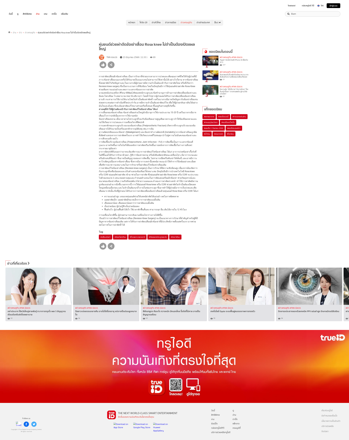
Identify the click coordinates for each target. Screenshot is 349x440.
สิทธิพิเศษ (27, 14)
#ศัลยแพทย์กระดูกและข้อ (158, 237)
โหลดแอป (291, 5)
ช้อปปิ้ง (214, 423)
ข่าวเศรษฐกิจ (186, 22)
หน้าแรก (131, 22)
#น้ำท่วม (207, 134)
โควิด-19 (143, 22)
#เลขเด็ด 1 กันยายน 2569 (213, 128)
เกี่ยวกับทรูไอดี (327, 410)
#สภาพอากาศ (209, 116)
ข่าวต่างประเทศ (203, 22)
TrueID (17, 5)
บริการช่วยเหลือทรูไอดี (220, 432)
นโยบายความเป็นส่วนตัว (330, 421)
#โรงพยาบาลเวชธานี (137, 237)
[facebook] (26, 424)
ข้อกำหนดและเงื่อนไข (329, 415)
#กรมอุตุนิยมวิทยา (210, 122)
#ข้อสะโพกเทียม (120, 237)
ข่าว (20, 32)
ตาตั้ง (54, 14)
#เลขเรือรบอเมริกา (233, 128)
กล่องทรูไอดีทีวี (217, 427)
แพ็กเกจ (236, 423)
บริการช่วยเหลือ (327, 426)
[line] (18, 424)
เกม (45, 14)
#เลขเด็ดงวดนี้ (223, 116)
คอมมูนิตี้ (237, 427)
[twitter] (34, 424)
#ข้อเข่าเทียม (175, 237)
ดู (17, 14)
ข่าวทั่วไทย (156, 22)
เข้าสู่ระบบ (333, 5)
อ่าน (38, 14)
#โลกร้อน (230, 134)
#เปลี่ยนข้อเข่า (105, 237)
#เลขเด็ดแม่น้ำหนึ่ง (228, 122)
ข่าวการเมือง (170, 22)
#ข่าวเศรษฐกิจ (225, 57)
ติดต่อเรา (325, 431)
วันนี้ (11, 14)
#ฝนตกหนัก (218, 134)
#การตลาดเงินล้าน (239, 116)
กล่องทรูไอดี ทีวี (308, 5)
